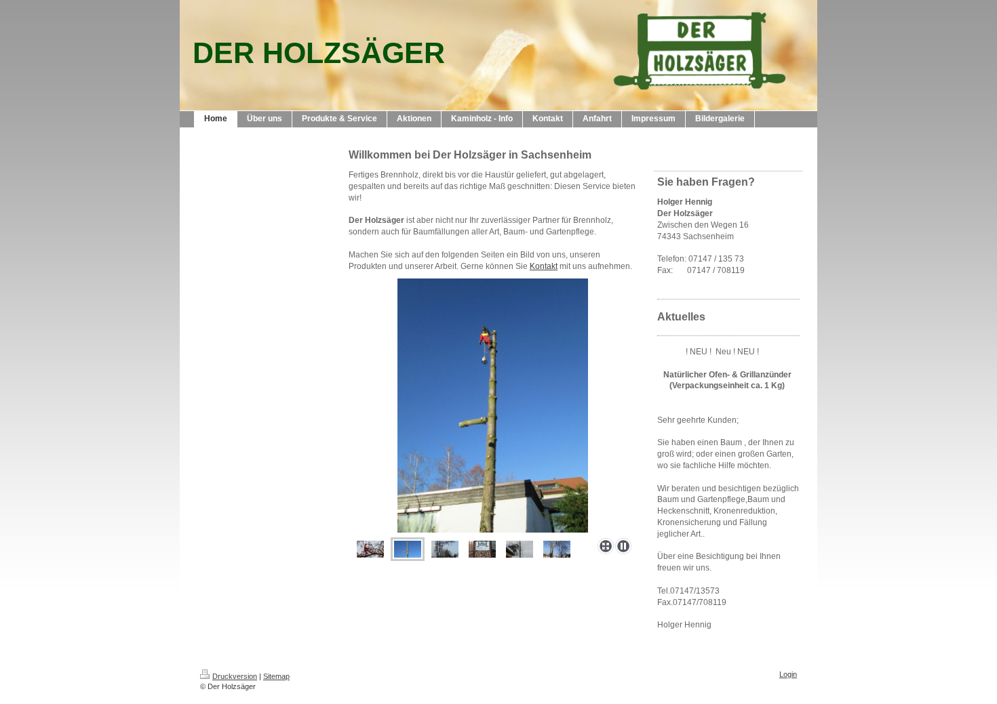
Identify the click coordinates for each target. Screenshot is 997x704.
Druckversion (234, 676)
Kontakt (544, 266)
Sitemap (276, 676)
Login (788, 674)
